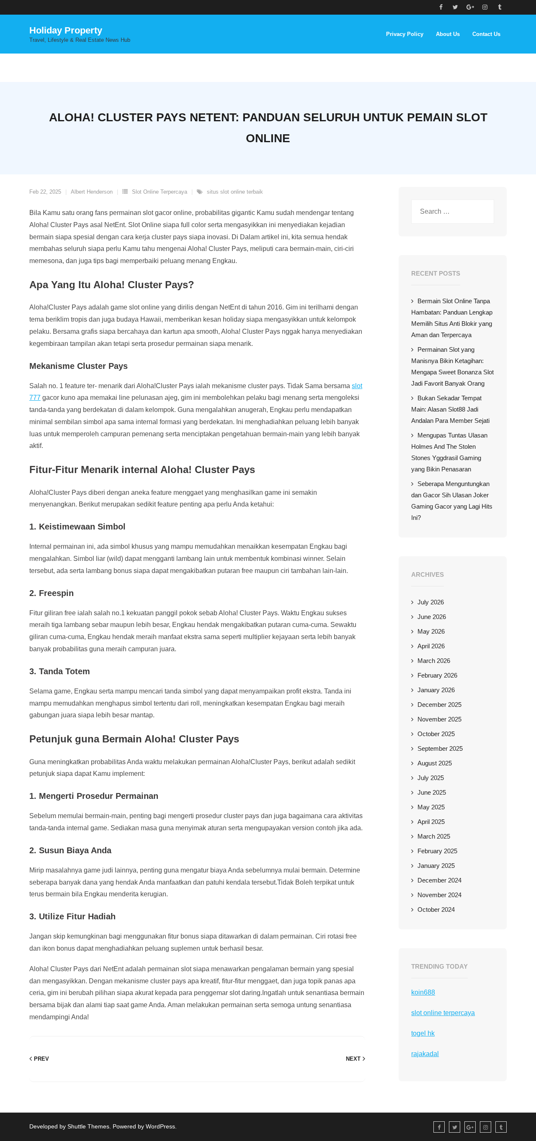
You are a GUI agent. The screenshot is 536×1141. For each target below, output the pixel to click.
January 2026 (436, 689)
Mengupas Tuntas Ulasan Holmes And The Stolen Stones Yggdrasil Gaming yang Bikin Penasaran (449, 452)
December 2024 (439, 880)
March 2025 (433, 836)
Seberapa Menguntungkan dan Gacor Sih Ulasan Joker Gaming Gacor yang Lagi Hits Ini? (451, 500)
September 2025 (440, 748)
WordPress (160, 1126)
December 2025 (439, 704)
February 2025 (437, 850)
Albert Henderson (92, 192)
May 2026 (431, 631)
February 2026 (437, 675)
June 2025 (431, 792)
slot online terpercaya (443, 1012)
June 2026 (431, 616)
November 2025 (439, 719)
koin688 (423, 992)
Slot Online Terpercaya (159, 192)
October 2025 (436, 733)
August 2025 (434, 763)
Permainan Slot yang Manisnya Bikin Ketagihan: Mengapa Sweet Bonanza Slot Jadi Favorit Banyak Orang (452, 366)
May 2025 (431, 807)
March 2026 (433, 660)
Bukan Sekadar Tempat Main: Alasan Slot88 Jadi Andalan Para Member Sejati (450, 409)
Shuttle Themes (88, 1126)
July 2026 (430, 602)
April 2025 (431, 821)
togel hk (423, 1033)
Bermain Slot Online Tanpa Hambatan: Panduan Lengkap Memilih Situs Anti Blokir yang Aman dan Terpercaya (451, 317)
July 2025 (430, 777)
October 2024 (436, 909)
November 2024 (439, 894)
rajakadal (425, 1053)
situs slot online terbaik (235, 192)
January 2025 (436, 865)
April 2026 (431, 646)
